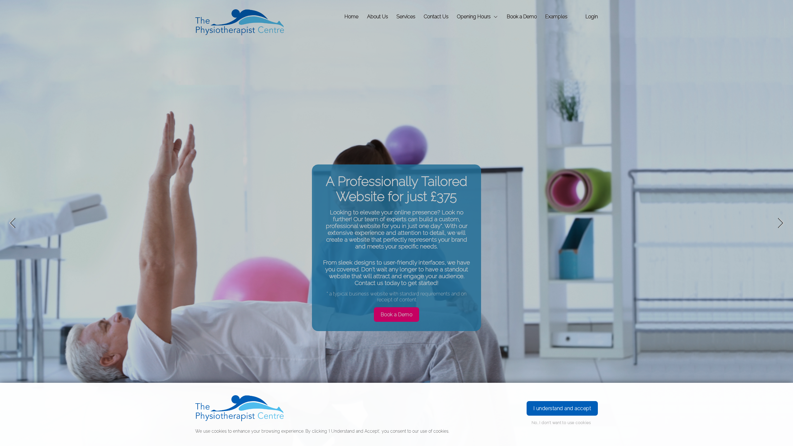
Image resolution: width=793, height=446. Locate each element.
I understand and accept (562, 408)
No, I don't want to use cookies (561, 422)
